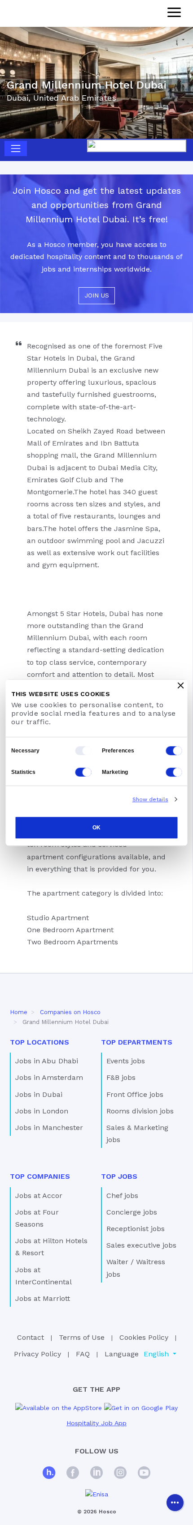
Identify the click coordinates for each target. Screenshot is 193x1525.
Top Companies (40, 1176)
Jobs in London (41, 1111)
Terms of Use (82, 1337)
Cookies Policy (143, 1337)
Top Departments (136, 1042)
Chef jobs (122, 1195)
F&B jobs (121, 1077)
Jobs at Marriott (42, 1298)
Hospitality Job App (96, 1423)
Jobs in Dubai (38, 1094)
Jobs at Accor (38, 1195)
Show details (150, 799)
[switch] (174, 750)
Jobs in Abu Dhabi (46, 1061)
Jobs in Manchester (49, 1127)
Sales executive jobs (141, 1245)
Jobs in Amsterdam (49, 1077)
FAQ (83, 1354)
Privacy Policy (37, 1354)
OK (96, 828)
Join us (96, 295)
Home (18, 1012)
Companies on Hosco (70, 1012)
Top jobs (119, 1176)
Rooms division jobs (140, 1111)
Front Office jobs (134, 1094)
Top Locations (39, 1042)
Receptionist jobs (135, 1228)
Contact (30, 1337)
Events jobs (125, 1061)
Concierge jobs (131, 1212)
